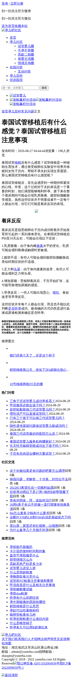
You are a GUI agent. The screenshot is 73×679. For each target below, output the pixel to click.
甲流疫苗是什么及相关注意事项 (32, 585)
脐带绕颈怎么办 (21, 559)
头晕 (17, 269)
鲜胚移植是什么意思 (24, 606)
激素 (39, 245)
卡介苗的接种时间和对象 (27, 551)
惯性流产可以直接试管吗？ (29, 413)
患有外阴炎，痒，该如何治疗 (31, 500)
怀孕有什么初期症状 (24, 597)
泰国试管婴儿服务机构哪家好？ (32, 441)
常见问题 (27, 111)
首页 (13, 37)
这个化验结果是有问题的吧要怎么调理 (37, 470)
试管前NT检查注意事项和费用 (31, 580)
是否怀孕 (14, 308)
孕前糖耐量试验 (21, 589)
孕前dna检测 (18, 593)
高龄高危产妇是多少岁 (26, 564)
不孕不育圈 (26, 50)
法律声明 (47, 639)
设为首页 (8, 26)
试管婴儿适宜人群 (23, 568)
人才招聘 (34, 639)
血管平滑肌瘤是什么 (24, 555)
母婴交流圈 (26, 58)
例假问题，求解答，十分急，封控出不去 (39, 479)
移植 (18, 162)
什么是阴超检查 (21, 572)
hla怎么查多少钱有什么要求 (29, 513)
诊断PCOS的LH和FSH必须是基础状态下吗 (40, 517)
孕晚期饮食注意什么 (24, 576)
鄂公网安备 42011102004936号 (38, 663)
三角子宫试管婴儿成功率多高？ (32, 401)
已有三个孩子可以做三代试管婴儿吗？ (37, 418)
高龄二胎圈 (26, 54)
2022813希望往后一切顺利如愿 (32, 487)
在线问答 (16, 67)
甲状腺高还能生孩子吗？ (27, 405)
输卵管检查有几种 (23, 614)
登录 (5, 3)
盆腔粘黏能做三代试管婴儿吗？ (32, 409)
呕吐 (56, 292)
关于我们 (8, 639)
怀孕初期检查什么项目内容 (29, 619)
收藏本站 (21, 26)
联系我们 (21, 639)
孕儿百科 (16, 75)
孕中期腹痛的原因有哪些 (27, 602)
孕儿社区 (16, 42)
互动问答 (24, 71)
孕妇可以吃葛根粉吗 (24, 610)
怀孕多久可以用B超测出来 (29, 627)
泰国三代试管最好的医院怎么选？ (34, 433)
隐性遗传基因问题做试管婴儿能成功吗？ (39, 425)
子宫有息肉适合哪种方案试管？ (32, 453)
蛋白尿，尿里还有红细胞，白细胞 (34, 525)
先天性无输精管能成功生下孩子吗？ (36, 445)
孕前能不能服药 (21, 547)
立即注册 (16, 3)
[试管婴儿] (11, 30)
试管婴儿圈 (26, 46)
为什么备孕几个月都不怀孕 (29, 530)
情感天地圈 (26, 63)
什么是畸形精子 (21, 623)
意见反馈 (60, 639)
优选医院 (16, 80)
